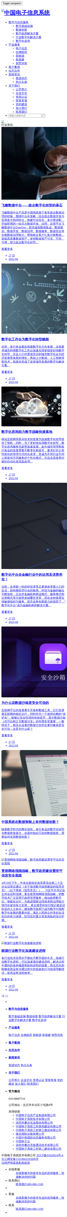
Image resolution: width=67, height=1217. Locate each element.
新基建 (20, 59)
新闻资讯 (14, 74)
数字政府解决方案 (27, 33)
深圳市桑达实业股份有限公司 (34, 1122)
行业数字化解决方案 (28, 37)
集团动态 (21, 78)
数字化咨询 (23, 40)
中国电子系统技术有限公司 (33, 1118)
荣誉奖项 (21, 100)
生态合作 (14, 70)
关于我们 (14, 85)
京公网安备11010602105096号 (20, 1159)
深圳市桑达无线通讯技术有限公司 (37, 1145)
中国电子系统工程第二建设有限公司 (38, 1148)
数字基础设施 (24, 26)
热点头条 (21, 81)
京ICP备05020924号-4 (49, 1155)
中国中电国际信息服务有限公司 (36, 1137)
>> (6, 995)
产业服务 (14, 44)
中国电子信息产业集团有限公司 (36, 1115)
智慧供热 (21, 63)
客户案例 (14, 67)
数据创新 (21, 29)
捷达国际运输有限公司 (30, 1133)
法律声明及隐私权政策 (15, 1162)
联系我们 (21, 111)
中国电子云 (23, 1141)
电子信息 (21, 48)
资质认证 (21, 96)
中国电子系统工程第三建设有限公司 (38, 1130)
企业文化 (21, 93)
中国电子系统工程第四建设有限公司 (38, 1126)
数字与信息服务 (19, 22)
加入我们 (21, 108)
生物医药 (21, 52)
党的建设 (21, 104)
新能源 (20, 55)
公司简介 (21, 89)
